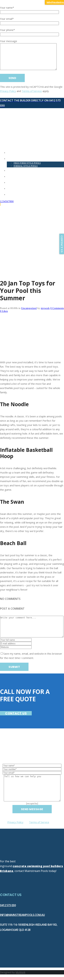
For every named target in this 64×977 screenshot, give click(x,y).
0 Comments (57, 308)
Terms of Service (32, 91)
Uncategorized (29, 308)
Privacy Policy (8, 91)
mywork (45, 308)
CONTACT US (16, 713)
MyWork (20, 972)
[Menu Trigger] (4, 4)
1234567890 (7, 201)
